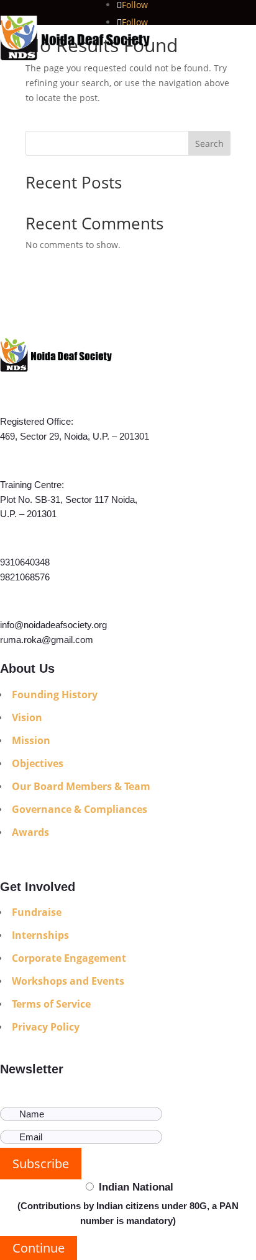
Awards (30, 832)
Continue (38, 1248)
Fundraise (37, 912)
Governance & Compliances (79, 809)
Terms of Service (51, 1004)
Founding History (55, 694)
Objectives (37, 763)
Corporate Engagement (69, 958)
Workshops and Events (68, 981)
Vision (27, 717)
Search (209, 143)
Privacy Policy (46, 1027)
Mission (31, 740)
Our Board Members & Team (81, 786)
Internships (40, 935)
